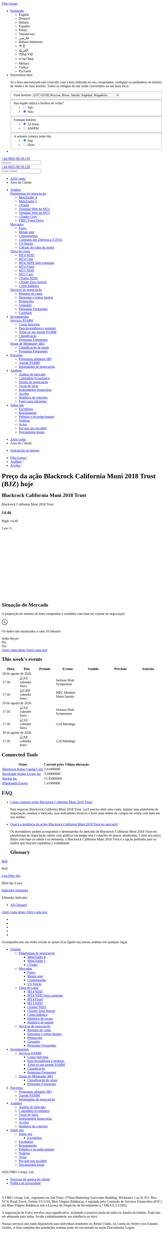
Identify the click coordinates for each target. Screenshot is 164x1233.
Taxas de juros (28, 386)
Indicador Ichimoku (15, 890)
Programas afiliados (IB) (35, 359)
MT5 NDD (26, 270)
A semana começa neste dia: (32, 136)
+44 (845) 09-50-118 (16, 158)
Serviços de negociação (26, 290)
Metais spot (26, 232)
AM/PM (33, 128)
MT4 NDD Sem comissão (36, 263)
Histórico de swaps (40, 1018)
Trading (15, 190)
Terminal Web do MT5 (34, 213)
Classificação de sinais (34, 347)
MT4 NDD (26, 255)
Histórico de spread (40, 1022)
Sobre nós (17, 405)
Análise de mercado (32, 374)
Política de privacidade (25, 1183)
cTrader (24, 205)
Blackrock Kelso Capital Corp (22, 769)
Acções (24, 393)
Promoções (26, 301)
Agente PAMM (29, 363)
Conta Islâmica (29, 286)
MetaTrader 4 (28, 197)
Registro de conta (30, 293)
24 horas (33, 124)
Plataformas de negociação (28, 193)
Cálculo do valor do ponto (36, 247)
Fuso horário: (23, 95)
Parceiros (16, 355)
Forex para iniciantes (33, 401)
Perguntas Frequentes (33, 309)
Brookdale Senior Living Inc (21, 774)
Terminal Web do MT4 (34, 209)
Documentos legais (31, 432)
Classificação (28, 336)
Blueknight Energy (15, 783)
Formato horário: (25, 120)
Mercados (16, 224)
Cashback (25, 313)
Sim (30, 107)
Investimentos (19, 316)
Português (17, 11)
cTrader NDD (28, 278)
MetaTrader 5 (28, 201)
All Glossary (18, 905)
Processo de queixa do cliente (30, 1179)
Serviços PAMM (21, 320)
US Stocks (26, 243)
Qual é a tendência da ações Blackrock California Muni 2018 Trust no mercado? (64, 824)
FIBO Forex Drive (31, 220)
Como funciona (29, 324)
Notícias (24, 420)
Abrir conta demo (13, 650)
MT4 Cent (26, 259)
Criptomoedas (28, 236)
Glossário (25, 305)
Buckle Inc (9, 778)
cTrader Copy (28, 216)
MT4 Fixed (26, 266)
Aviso (23, 424)
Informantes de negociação (37, 366)
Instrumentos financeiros (35, 390)
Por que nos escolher (33, 428)
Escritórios (26, 409)
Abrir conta (18, 178)
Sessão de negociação (33, 382)
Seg (30, 140)
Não (30, 111)
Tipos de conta (20, 251)
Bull (4, 861)
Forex (23, 228)
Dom (31, 145)
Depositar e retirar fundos (36, 297)
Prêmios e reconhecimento (36, 416)
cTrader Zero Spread (33, 282)
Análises (16, 370)
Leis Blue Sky (11, 876)
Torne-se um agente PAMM (37, 332)
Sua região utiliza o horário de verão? (39, 103)
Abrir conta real (36, 650)
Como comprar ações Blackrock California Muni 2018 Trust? (51, 802)
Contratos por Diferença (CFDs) (40, 240)
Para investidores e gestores (37, 328)
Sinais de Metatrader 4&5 (27, 343)
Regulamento (28, 413)
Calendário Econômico (34, 378)
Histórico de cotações (33, 397)
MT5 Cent (26, 274)
